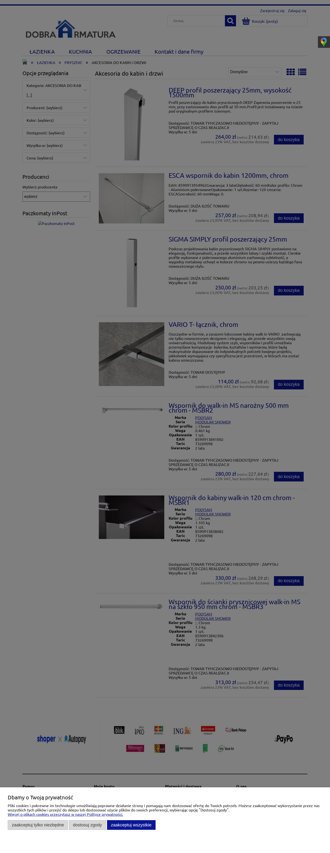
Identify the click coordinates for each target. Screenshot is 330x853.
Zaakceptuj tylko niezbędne (38, 824)
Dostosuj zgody (87, 824)
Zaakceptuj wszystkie (131, 824)
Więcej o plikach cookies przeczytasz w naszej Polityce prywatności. (65, 814)
